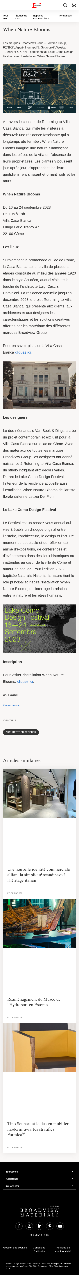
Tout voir (5, 17)
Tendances (66, 15)
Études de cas (21, 16)
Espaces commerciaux (41, 17)
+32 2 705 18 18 (37, 1220)
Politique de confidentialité (63, 1234)
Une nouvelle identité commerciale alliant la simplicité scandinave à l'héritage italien (35, 865)
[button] (74, 5)
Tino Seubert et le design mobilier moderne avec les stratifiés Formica (37, 1117)
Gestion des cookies (15, 1232)
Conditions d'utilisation (39, 1232)
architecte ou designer (17, 723)
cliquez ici (22, 341)
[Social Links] (18, 1211)
